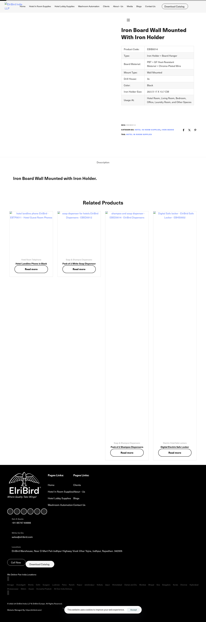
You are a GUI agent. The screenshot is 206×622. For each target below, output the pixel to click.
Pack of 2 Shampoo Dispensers (127, 446)
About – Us (118, 6)
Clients (106, 6)
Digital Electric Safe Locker (175, 446)
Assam (31, 588)
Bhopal (151, 584)
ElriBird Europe (52, 610)
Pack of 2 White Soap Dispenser (79, 263)
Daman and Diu (130, 584)
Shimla (30, 584)
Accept (133, 609)
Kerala (175, 584)
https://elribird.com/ (36, 610)
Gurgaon (46, 584)
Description (103, 162)
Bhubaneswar (12, 588)
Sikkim (23, 588)
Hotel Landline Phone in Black (31, 263)
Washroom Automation (88, 6)
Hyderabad (194, 584)
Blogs (139, 6)
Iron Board (168, 130)
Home (22, 6)
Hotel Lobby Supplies (64, 6)
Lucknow (56, 584)
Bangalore (166, 584)
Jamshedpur (89, 584)
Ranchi (71, 584)
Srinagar (10, 584)
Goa (158, 584)
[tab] (103, 162)
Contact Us (150, 6)
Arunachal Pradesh (44, 588)
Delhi (38, 584)
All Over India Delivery (63, 588)
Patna (64, 584)
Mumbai (142, 584)
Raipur (79, 584)
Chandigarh (21, 584)
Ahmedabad (117, 584)
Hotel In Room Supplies (40, 6)
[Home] (24, 483)
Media (130, 6)
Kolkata (100, 584)
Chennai (183, 584)
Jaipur (107, 584)
